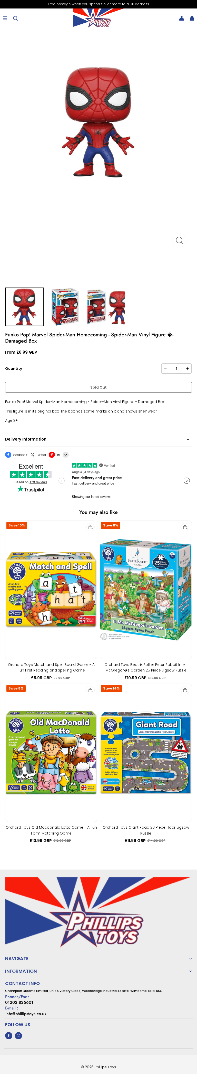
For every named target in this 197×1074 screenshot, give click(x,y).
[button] (5, 18)
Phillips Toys (105, 1067)
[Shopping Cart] (192, 18)
